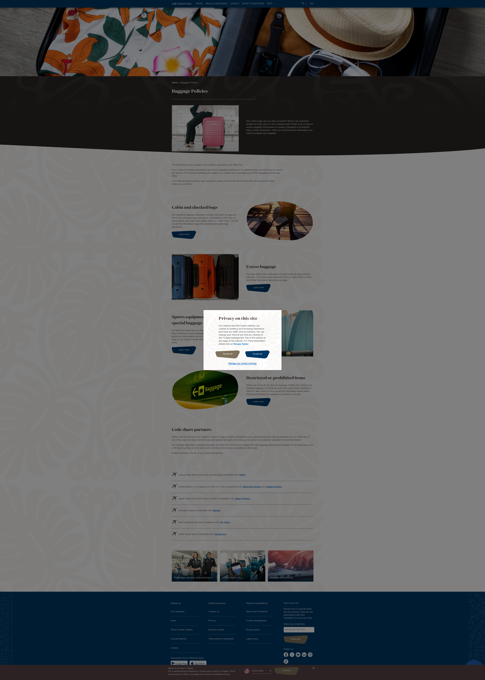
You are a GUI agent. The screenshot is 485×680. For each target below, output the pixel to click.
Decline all (227, 354)
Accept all (257, 354)
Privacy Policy (241, 344)
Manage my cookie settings (242, 363)
